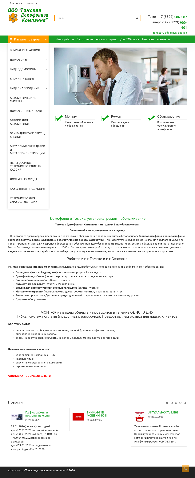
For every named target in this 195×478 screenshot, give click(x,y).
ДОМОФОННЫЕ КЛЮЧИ (26, 111)
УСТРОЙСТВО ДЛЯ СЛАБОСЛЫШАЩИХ (23, 200)
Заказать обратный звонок (170, 32)
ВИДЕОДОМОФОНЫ (23, 69)
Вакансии (16, 3)
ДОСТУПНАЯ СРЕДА (23, 179)
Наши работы (65, 39)
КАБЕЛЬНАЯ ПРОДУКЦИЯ (27, 189)
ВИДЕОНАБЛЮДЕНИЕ (24, 88)
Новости (31, 3)
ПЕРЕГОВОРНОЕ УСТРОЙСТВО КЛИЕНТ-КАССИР (25, 166)
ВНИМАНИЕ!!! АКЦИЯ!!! (25, 50)
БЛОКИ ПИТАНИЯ (22, 79)
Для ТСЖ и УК (129, 39)
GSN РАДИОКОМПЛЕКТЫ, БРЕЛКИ (27, 135)
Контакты (163, 39)
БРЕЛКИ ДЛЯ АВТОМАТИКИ (19, 122)
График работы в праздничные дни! (37, 414)
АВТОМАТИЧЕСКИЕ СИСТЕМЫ (23, 99)
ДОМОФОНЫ (18, 59)
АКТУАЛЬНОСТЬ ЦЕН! (163, 412)
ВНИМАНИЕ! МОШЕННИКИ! (97, 414)
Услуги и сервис (106, 39)
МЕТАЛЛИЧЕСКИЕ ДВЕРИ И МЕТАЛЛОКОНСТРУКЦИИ (27, 150)
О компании (85, 39)
